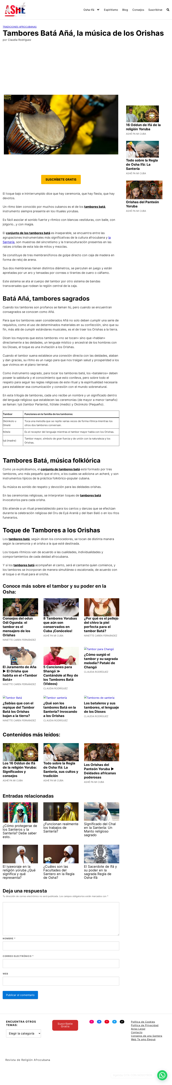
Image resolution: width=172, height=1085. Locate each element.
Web (5, 973)
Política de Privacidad (145, 1025)
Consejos (138, 9)
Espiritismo (111, 9)
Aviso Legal (138, 1028)
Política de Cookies (143, 1021)
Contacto (136, 1032)
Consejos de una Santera (146, 1035)
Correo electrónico (18, 956)
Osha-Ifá (88, 9)
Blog (125, 9)
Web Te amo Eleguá (143, 1039)
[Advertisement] (86, 69)
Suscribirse (155, 9)
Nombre (9, 938)
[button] (162, 1075)
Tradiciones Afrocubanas (20, 26)
